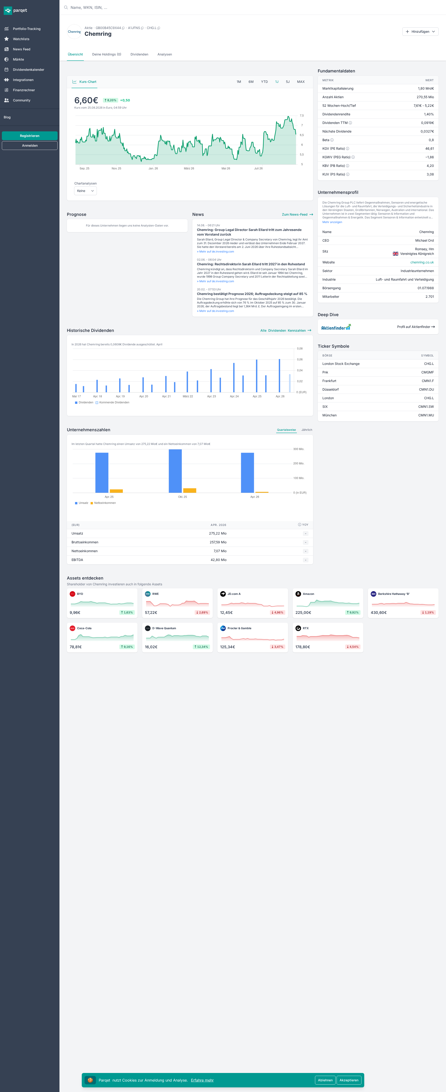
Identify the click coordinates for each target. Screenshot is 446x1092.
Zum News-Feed (295, 214)
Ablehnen (325, 1080)
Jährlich (307, 429)
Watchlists (21, 39)
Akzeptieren (349, 1080)
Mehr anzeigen (332, 222)
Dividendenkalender (28, 69)
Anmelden (30, 145)
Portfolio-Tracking (27, 29)
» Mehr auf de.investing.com (215, 251)
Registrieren (29, 136)
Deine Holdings (106, 54)
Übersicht (75, 54)
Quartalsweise (286, 429)
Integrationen (23, 80)
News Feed (21, 49)
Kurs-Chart (87, 82)
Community (21, 100)
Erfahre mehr (202, 1080)
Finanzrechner (24, 90)
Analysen (164, 54)
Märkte (18, 59)
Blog (7, 117)
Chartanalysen (85, 183)
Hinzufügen (420, 31)
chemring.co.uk (422, 262)
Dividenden (139, 54)
